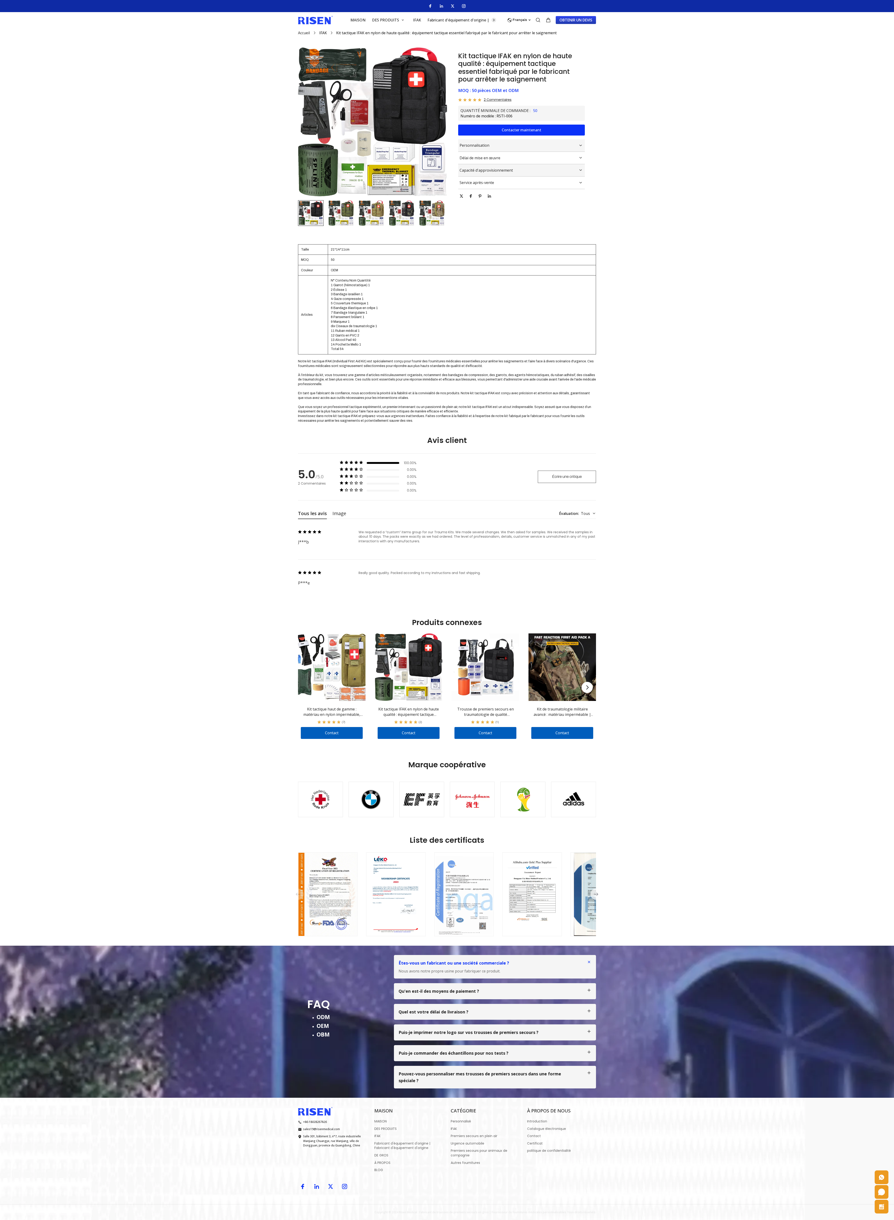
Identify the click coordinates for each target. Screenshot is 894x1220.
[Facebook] (430, 6)
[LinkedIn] (441, 6)
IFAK (323, 32)
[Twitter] (452, 6)
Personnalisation (474, 145)
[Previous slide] (298, 894)
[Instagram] (464, 6)
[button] (311, 213)
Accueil (304, 32)
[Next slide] (587, 687)
